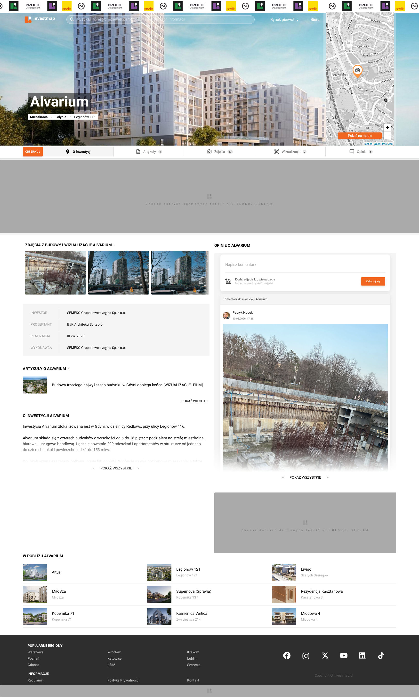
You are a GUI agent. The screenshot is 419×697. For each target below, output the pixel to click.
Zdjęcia (219, 152)
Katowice (114, 658)
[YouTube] (343, 656)
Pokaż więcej (193, 401)
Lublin (191, 658)
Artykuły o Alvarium (44, 368)
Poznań (33, 658)
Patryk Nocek (243, 312)
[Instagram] (306, 656)
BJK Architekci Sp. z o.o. (85, 324)
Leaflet (368, 144)
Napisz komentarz (240, 264)
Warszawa (36, 652)
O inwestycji (82, 152)
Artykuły (149, 152)
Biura (315, 19)
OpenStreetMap (383, 144)
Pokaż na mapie (360, 136)
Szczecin (193, 665)
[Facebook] (286, 656)
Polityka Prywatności (123, 680)
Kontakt (193, 680)
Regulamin (36, 680)
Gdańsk (33, 665)
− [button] (387, 135)
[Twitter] (325, 656)
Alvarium (261, 299)
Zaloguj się (373, 281)
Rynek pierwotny (284, 19)
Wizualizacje (291, 152)
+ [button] (387, 127)
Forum (337, 19)
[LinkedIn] (362, 656)
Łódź (111, 665)
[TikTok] (381, 656)
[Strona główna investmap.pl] (40, 19)
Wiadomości (365, 19)
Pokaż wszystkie (116, 468)
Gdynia (61, 117)
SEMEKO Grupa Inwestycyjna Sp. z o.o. (96, 313)
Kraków (193, 652)
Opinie (361, 152)
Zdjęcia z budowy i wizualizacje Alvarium (68, 245)
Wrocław (114, 652)
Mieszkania (39, 117)
